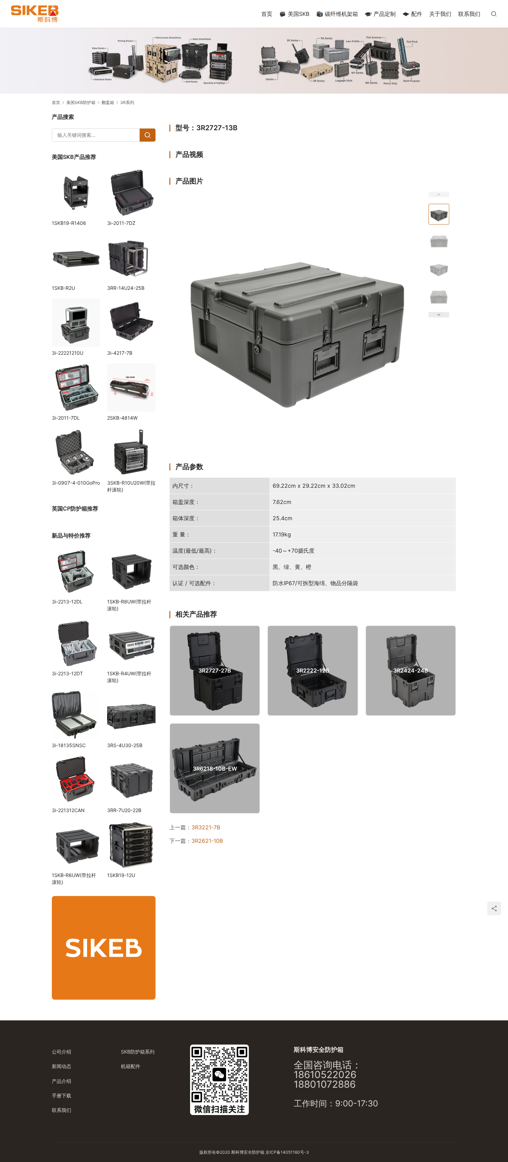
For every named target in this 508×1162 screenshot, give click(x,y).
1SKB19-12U (121, 875)
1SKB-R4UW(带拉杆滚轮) (129, 676)
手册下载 (61, 1095)
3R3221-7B (205, 827)
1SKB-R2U (63, 288)
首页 (266, 13)
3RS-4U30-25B (124, 745)
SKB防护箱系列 (137, 1052)
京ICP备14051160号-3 (287, 1152)
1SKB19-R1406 (69, 223)
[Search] (148, 135)
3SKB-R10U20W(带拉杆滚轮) (131, 486)
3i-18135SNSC (69, 745)
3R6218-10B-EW (215, 768)
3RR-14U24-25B (125, 288)
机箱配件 (130, 1066)
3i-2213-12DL (67, 601)
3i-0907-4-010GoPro (76, 483)
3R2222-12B (312, 670)
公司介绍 (61, 1052)
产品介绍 (61, 1081)
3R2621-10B (207, 840)
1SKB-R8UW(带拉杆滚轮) (129, 605)
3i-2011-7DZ (121, 223)
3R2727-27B (214, 670)
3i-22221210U (67, 353)
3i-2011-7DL (66, 418)
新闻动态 (61, 1066)
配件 (416, 13)
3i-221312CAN (68, 810)
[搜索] (494, 13)
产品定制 (385, 13)
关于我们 (440, 13)
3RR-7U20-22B (124, 810)
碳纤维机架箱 (341, 13)
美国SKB (298, 13)
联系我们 (469, 13)
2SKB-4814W (122, 418)
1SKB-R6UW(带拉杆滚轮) (74, 878)
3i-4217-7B (119, 353)
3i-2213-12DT (67, 673)
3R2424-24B (410, 670)
